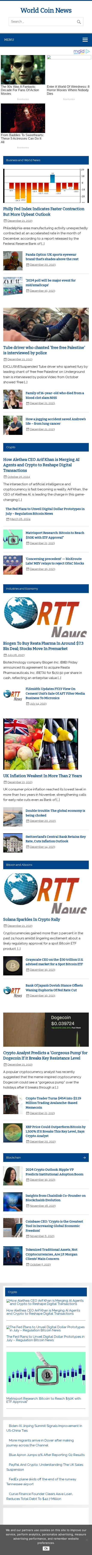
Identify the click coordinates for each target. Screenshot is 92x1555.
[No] (87, 1540)
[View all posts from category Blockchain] (84, 1158)
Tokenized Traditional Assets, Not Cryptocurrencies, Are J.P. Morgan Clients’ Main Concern (51, 1254)
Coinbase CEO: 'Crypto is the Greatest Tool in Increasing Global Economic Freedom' (54, 1226)
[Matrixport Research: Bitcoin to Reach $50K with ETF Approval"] (45, 1392)
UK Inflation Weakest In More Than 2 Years (42, 776)
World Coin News (46, 10)
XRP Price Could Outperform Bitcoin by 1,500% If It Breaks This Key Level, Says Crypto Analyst (56, 1131)
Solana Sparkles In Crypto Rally (31, 919)
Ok (46, 1548)
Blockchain (13, 1157)
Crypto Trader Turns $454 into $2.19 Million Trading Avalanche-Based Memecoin (53, 1102)
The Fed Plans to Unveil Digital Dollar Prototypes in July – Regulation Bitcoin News (45, 1338)
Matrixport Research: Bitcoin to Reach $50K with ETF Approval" (43, 1400)
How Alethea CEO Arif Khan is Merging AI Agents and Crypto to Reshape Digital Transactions (41, 465)
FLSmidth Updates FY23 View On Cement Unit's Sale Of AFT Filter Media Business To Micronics (55, 693)
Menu (9, 40)
